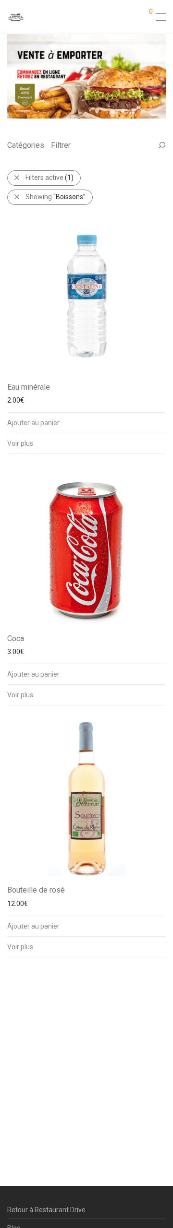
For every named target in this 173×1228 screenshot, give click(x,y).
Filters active (49, 177)
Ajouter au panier (33, 423)
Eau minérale (28, 387)
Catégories (25, 145)
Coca (15, 638)
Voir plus (20, 443)
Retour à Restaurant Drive (46, 1210)
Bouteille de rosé (36, 889)
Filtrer (61, 145)
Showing (55, 197)
